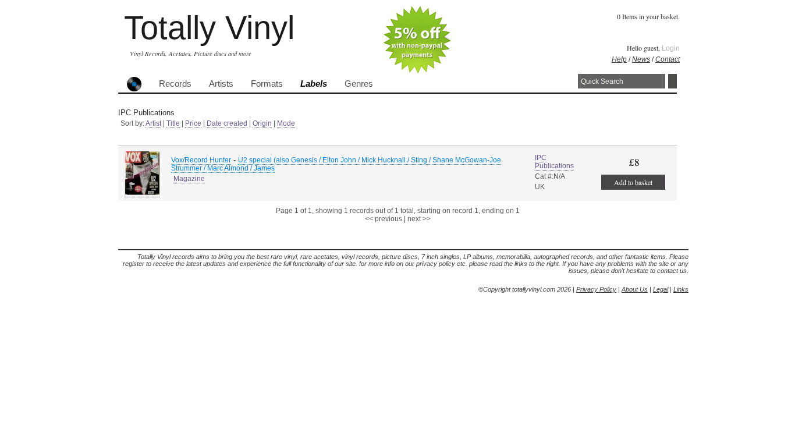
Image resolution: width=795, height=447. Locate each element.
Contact (667, 59)
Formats (267, 83)
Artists (221, 83)
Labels (313, 83)
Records (175, 83)
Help (619, 59)
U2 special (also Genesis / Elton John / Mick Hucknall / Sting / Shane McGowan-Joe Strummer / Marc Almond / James (336, 164)
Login (671, 48)
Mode (286, 123)
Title (173, 123)
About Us (635, 289)
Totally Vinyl (209, 27)
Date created (227, 123)
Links (680, 289)
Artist (153, 123)
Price (193, 123)
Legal (660, 289)
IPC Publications (554, 162)
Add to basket (633, 182)
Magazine (189, 179)
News (641, 59)
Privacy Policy (596, 289)
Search (672, 81)
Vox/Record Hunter (201, 160)
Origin (262, 123)
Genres (359, 83)
